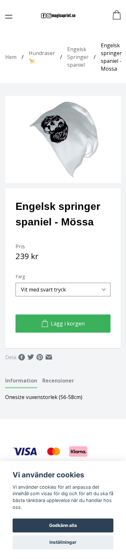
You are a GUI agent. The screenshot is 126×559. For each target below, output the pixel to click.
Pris (20, 246)
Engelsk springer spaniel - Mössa (111, 57)
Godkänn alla (63, 525)
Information (21, 380)
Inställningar (63, 542)
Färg (20, 276)
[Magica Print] (58, 15)
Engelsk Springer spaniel (78, 57)
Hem (10, 57)
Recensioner (58, 380)
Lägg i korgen (68, 323)
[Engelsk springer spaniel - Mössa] (63, 139)
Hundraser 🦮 (42, 57)
